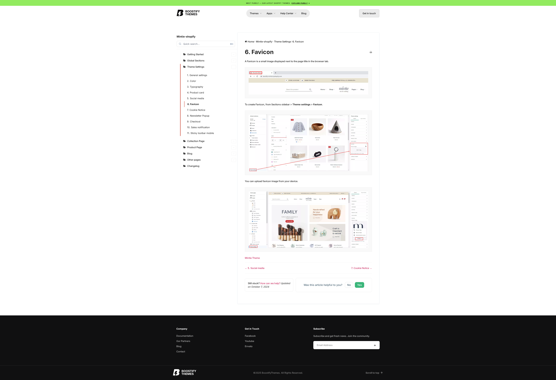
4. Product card (195, 92)
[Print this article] (371, 52)
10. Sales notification (198, 127)
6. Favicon (193, 104)
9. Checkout (193, 121)
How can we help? (270, 283)
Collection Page (195, 141)
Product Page (194, 147)
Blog (189, 153)
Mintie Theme (252, 257)
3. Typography (195, 86)
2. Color (191, 81)
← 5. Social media (254, 268)
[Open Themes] (261, 13)
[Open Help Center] (295, 13)
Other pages (194, 159)
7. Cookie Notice (196, 109)
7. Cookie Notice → (361, 268)
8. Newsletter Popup (198, 115)
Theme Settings (195, 66)
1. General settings (197, 75)
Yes (359, 284)
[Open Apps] (274, 13)
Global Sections (195, 60)
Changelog (193, 166)
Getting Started (195, 54)
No (349, 284)
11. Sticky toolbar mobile (200, 133)
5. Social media (195, 98)
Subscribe (374, 345)
